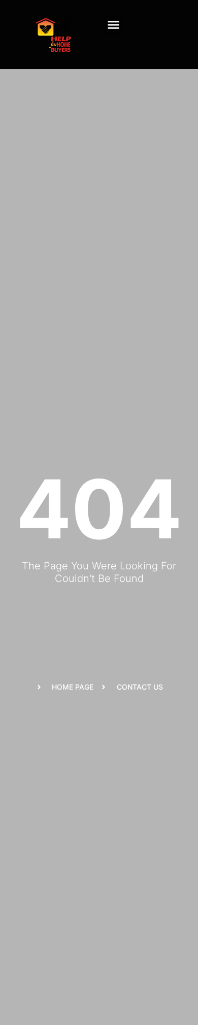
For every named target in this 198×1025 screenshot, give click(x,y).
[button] (113, 25)
